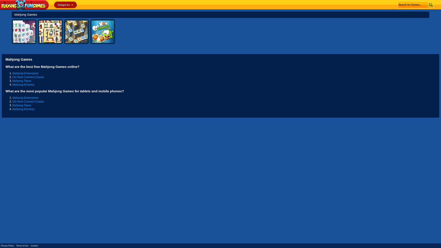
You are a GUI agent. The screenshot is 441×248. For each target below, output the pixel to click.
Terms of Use (22, 246)
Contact (34, 246)
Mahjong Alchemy (23, 84)
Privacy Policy (7, 246)
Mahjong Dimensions (25, 73)
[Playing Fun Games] (24, 8)
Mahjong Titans (21, 80)
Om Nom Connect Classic (28, 77)
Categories (64, 5)
